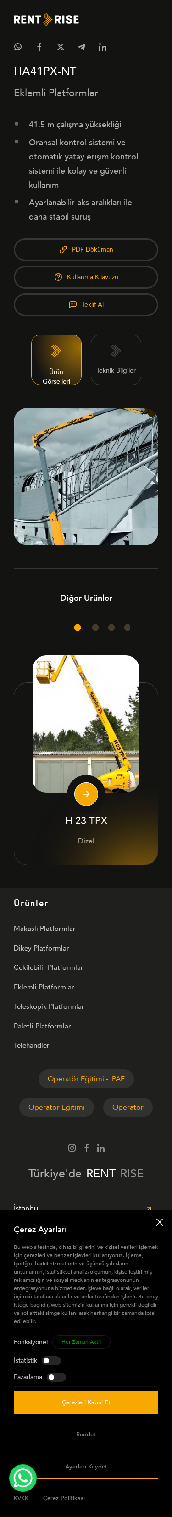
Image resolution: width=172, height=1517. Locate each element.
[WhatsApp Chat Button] (23, 1478)
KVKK (21, 1498)
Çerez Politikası (64, 1498)
